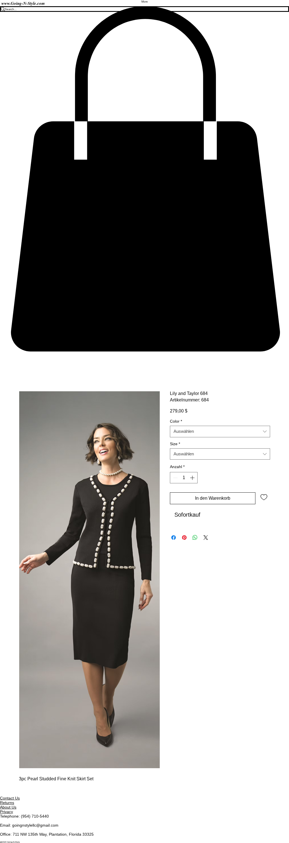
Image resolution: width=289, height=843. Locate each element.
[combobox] (220, 431)
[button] (144, 179)
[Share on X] (205, 537)
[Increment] (193, 477)
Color (176, 421)
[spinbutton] (184, 477)
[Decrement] (175, 477)
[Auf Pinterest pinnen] (184, 537)
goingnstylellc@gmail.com (35, 825)
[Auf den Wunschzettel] (264, 496)
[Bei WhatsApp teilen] (195, 537)
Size (175, 444)
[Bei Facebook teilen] (173, 537)
